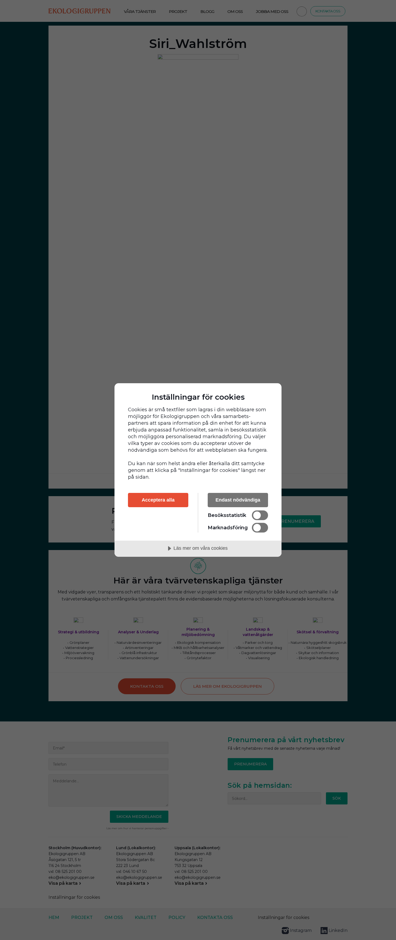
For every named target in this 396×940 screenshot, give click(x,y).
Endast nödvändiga (238, 500)
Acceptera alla (158, 500)
